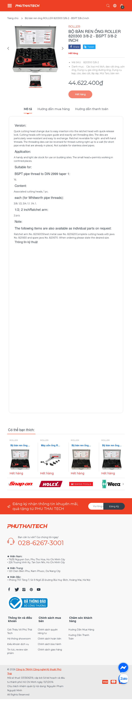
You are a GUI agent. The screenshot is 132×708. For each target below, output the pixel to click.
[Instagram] (24, 589)
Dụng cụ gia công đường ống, (94, 70)
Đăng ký (114, 506)
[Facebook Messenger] (123, 668)
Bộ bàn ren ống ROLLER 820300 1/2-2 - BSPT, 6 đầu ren (20, 445)
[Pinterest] (31, 589)
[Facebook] (9, 589)
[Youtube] (38, 589)
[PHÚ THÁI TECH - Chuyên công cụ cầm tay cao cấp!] (27, 5)
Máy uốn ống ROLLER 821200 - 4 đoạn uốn (50, 445)
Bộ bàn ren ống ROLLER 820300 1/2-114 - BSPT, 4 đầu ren (112, 445)
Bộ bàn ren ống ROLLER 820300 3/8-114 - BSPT (81, 445)
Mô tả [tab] (28, 109)
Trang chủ (12, 18)
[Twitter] (16, 589)
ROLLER (74, 26)
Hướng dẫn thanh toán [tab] (91, 109)
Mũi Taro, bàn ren (109, 73)
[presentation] (8, 484)
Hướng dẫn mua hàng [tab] (54, 109)
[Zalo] (123, 678)
